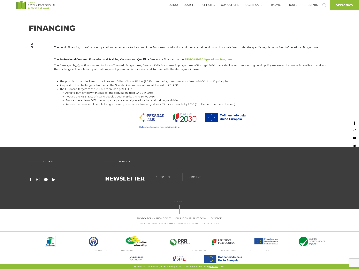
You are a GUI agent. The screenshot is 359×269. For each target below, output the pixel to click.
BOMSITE (217, 223)
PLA (267, 250)
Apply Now (344, 4)
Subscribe (163, 177)
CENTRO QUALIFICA (199, 250)
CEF (251, 250)
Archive (195, 177)
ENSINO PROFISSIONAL (228, 250)
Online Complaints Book (190, 218)
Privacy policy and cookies (154, 218)
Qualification (254, 5)
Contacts (216, 218)
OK (222, 266)
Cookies (214, 266)
